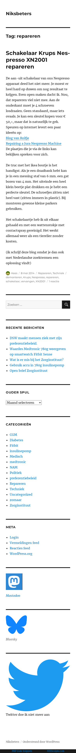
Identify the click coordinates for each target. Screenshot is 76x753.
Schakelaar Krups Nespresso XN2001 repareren (38, 60)
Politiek (16, 473)
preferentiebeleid (23, 478)
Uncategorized (21, 494)
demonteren (14, 277)
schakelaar (13, 281)
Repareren (44, 273)
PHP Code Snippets (22, 751)
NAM (14, 467)
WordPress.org (21, 554)
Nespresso (38, 277)
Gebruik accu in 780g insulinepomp (37, 365)
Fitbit (14, 445)
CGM (13, 435)
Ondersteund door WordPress (41, 741)
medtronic (18, 462)
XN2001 (40, 281)
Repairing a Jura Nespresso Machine (33, 143)
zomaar (15, 500)
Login (14, 537)
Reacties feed (20, 548)
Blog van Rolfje (17, 138)
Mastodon (13, 596)
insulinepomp (20, 451)
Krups (27, 277)
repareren (52, 277)
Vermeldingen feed (24, 543)
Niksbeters (18, 13)
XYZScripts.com (55, 751)
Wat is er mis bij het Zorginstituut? (37, 360)
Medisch (16, 456)
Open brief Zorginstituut (29, 371)
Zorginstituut (20, 505)
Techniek (58, 273)
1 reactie (54, 281)
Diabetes (16, 440)
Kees (14, 273)
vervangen (27, 281)
